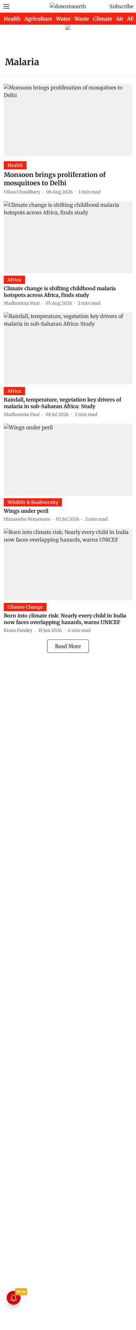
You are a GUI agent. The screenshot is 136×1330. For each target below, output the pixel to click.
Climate (102, 18)
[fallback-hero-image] (68, 120)
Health (12, 18)
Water (63, 18)
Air (119, 18)
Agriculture (38, 18)
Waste (81, 18)
